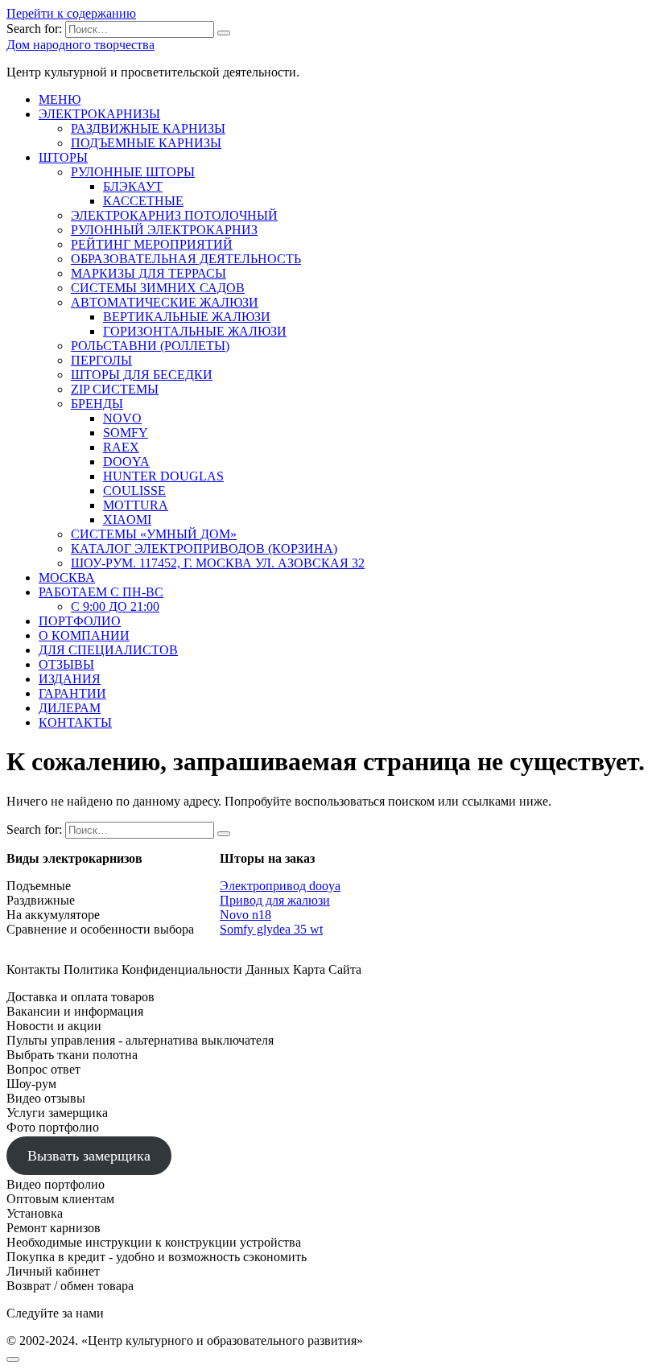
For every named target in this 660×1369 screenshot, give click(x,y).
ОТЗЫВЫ (66, 664)
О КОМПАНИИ (84, 635)
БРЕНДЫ (97, 403)
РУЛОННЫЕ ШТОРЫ (133, 172)
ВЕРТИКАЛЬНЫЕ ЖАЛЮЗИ (186, 317)
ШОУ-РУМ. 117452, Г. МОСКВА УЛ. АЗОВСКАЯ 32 (218, 563)
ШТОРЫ (63, 157)
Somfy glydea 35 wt (271, 929)
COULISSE (134, 490)
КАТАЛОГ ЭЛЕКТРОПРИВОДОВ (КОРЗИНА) (204, 548)
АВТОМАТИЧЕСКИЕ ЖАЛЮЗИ (164, 302)
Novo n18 (245, 915)
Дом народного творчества (80, 45)
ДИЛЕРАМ (70, 708)
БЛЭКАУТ (133, 186)
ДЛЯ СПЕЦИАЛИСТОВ (108, 650)
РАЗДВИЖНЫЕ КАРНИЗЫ (148, 128)
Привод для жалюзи (275, 900)
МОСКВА (67, 577)
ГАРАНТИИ (72, 693)
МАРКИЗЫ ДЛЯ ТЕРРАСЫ (148, 273)
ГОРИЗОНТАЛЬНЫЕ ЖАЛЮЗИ (195, 331)
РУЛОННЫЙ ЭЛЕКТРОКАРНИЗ (164, 230)
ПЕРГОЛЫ (101, 360)
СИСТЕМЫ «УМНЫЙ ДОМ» (154, 534)
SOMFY (125, 432)
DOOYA (126, 461)
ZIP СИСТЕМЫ (115, 389)
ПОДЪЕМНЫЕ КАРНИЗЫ (146, 143)
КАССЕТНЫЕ (143, 201)
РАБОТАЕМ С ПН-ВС (101, 592)
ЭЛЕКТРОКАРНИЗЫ (99, 114)
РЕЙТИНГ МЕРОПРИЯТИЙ (152, 244)
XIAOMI (127, 519)
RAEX (121, 447)
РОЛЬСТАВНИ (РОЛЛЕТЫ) (150, 346)
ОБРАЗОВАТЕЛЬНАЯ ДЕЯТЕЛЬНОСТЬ (186, 259)
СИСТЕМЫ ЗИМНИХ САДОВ (158, 288)
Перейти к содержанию (71, 13)
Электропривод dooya (280, 886)
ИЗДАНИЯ (70, 679)
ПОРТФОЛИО (80, 621)
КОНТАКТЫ (75, 722)
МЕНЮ (59, 99)
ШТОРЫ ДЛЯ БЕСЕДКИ (141, 374)
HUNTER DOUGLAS (163, 476)
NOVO (122, 418)
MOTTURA (135, 505)
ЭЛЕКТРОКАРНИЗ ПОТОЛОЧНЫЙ (174, 215)
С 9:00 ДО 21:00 (115, 606)
